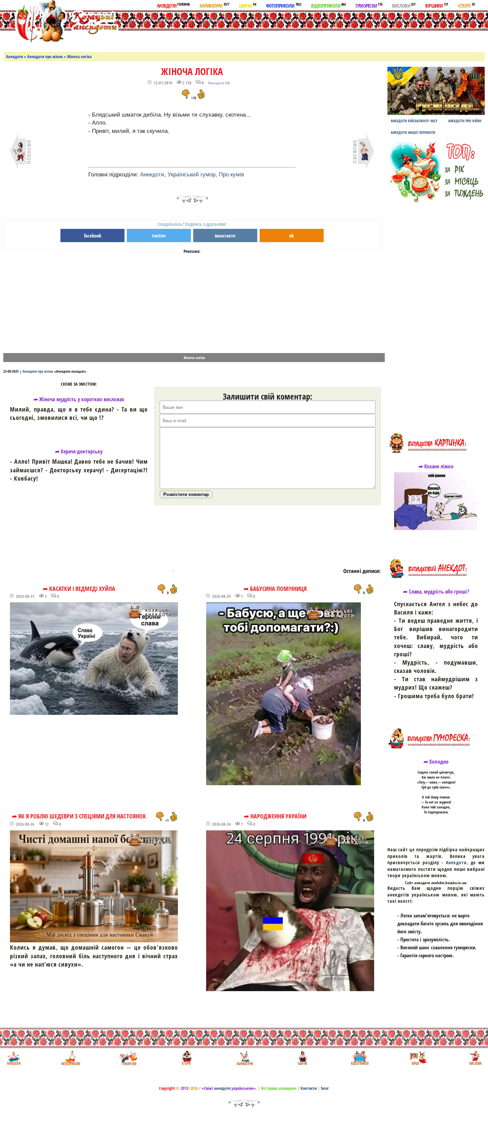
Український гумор (191, 174)
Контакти (308, 1088)
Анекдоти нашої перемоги (413, 132)
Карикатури (214, 5)
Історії (466, 5)
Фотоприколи (283, 5)
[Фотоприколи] (70, 1058)
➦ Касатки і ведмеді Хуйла (79, 589)
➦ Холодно (436, 761)
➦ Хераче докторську (79, 451)
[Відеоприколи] (359, 1058)
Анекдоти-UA (219, 83)
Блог (325, 1088)
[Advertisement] (268, 30)
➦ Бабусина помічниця (275, 589)
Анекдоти (173, 5)
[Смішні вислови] (475, 1058)
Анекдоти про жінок (45, 56)
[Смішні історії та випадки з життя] (186, 1058)
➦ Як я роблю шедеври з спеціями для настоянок (79, 816)
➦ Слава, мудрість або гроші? (436, 591)
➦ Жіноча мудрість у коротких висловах (79, 399)
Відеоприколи (328, 5)
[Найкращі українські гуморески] (128, 1058)
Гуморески (369, 5)
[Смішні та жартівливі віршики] (417, 1058)
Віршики (436, 5)
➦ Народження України (275, 816)
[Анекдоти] (61, 22)
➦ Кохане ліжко (436, 466)
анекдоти (222, 1088)
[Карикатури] (244, 1058)
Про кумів (231, 174)
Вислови (403, 5)
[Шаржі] (301, 1058)
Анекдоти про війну (464, 120)
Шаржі (247, 5)
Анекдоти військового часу (414, 120)
